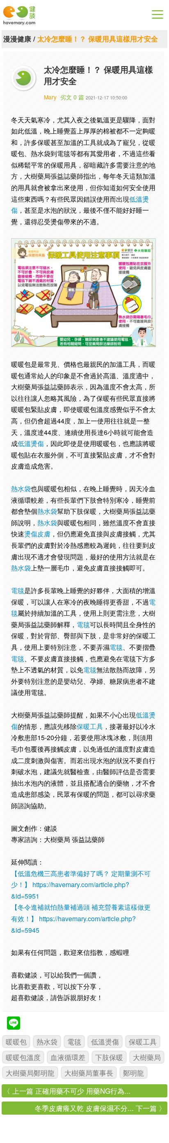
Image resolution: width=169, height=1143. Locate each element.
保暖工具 (90, 726)
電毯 (17, 590)
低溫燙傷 (31, 443)
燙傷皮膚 (37, 533)
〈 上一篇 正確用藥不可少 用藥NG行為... (66, 1091)
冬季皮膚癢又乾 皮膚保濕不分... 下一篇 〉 (100, 1108)
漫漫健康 (17, 39)
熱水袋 (21, 488)
